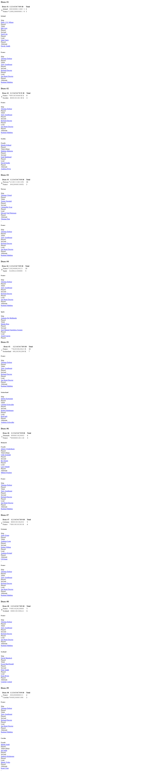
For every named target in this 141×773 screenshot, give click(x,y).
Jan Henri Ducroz (7, 76)
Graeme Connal (6, 682)
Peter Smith (5, 670)
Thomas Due (5, 219)
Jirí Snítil (4, 750)
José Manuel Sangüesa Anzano (11, 330)
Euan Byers (5, 676)
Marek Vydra (5, 762)
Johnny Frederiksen (8, 449)
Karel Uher (5, 768)
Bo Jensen (4, 461)
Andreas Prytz (6, 169)
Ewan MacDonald (7, 664)
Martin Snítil (5, 744)
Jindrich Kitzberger (7, 756)
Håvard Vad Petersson (8, 213)
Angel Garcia (5, 336)
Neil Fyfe (4, 34)
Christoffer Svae (6, 207)
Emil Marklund (6, 157)
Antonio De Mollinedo (9, 318)
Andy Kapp (5, 535)
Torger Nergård (6, 201)
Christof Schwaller (7, 404)
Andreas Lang (6, 541)
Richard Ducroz (6, 70)
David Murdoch (6, 658)
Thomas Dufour (6, 58)
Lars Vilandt (5, 467)
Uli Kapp (4, 559)
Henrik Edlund (6, 145)
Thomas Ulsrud (6, 195)
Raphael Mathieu (7, 82)
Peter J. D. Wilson (7, 22)
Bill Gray (4, 28)
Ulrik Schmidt (6, 455)
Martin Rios (5, 324)
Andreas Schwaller (7, 422)
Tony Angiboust (6, 64)
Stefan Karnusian (7, 399)
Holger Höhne (6, 547)
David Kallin (5, 163)
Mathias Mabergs (7, 151)
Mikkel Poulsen (6, 473)
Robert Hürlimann (7, 410)
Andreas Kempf (6, 553)
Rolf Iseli (4, 416)
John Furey (5, 40)
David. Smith (5, 46)
